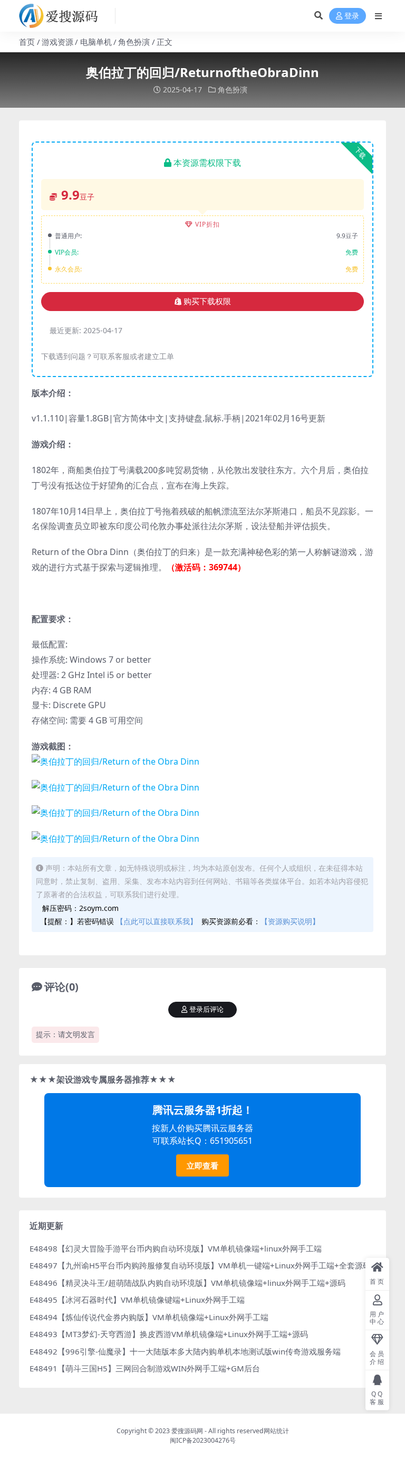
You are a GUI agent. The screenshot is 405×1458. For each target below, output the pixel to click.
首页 (27, 41)
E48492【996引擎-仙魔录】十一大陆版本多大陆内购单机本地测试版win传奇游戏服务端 (185, 1351)
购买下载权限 (207, 301)
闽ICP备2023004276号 (203, 1440)
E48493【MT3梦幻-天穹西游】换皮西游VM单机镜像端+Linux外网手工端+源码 (169, 1334)
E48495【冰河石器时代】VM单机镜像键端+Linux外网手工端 (137, 1299)
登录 (351, 16)
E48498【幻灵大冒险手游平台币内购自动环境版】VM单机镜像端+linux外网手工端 (176, 1248)
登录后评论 (206, 1009)
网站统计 (276, 1430)
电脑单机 (96, 41)
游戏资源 (57, 41)
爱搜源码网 (187, 1430)
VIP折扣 (207, 224)
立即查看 (202, 1165)
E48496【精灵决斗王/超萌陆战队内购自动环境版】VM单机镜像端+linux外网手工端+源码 (187, 1282)
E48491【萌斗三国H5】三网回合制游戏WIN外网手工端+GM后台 (145, 1368)
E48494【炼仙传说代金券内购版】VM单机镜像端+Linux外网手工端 (149, 1317)
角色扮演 (134, 41)
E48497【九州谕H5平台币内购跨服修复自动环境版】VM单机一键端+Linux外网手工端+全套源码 (200, 1265)
